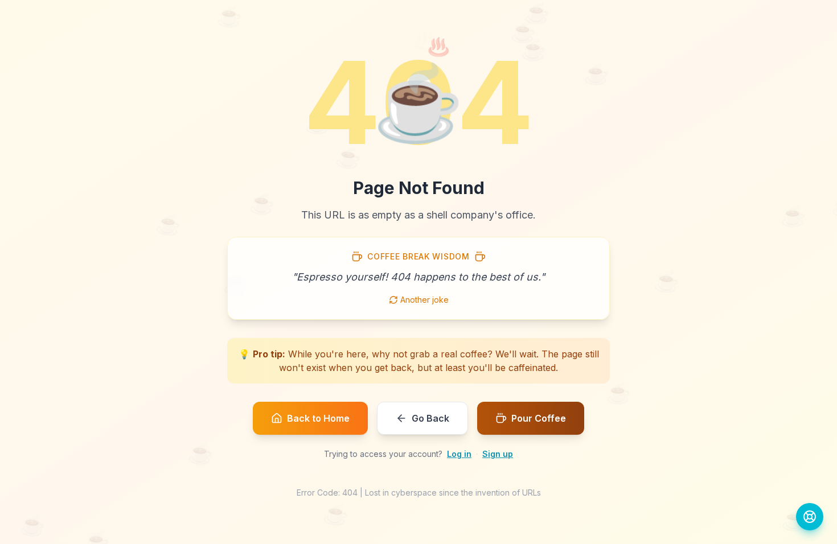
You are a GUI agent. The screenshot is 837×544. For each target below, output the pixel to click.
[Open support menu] (809, 516)
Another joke (424, 299)
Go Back (430, 418)
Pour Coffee (538, 418)
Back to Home (318, 418)
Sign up (497, 454)
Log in (459, 454)
